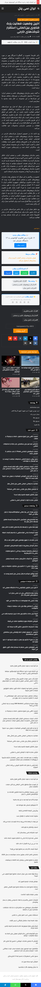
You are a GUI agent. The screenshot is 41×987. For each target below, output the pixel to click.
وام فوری (36, 424)
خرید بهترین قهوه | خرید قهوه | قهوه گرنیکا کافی (25, 411)
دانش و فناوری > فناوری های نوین (24, 15)
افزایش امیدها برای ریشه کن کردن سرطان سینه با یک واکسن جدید (11, 391)
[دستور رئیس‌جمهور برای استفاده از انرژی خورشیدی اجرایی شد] (30, 382)
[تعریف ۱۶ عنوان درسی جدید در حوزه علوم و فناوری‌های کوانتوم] (11, 361)
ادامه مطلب (20, 245)
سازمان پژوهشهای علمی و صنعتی (25, 315)
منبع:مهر (36, 228)
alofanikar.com (34, 407)
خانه (36, 15)
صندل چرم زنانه (34, 414)
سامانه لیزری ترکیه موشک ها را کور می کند (30, 368)
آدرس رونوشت (20, 331)
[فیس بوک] (35, 338)
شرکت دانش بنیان (30, 320)
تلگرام (33, 273)
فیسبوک (8, 273)
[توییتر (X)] (30, 338)
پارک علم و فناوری (30, 311)
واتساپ (24, 273)
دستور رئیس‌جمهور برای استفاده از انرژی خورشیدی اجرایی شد (31, 391)
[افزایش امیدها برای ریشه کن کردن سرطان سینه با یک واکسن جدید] (11, 382)
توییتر (16, 273)
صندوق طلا (36, 417)
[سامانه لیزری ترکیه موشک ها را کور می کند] (30, 361)
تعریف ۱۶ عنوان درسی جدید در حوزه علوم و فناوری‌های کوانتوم (11, 369)
